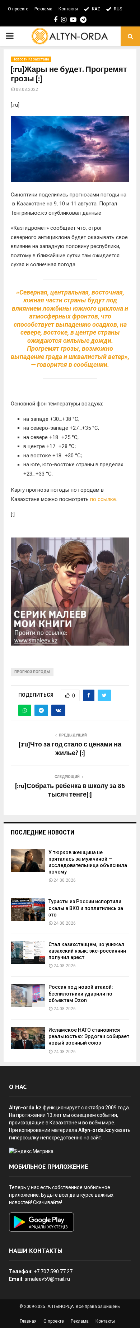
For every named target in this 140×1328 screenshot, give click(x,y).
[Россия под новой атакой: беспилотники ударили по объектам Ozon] (28, 995)
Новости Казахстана (31, 59)
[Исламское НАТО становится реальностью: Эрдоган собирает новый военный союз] (28, 1038)
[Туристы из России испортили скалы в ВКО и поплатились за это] (28, 909)
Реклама (43, 8)
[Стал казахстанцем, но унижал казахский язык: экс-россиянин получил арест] (28, 952)
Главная (28, 1321)
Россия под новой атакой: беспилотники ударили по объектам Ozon (80, 993)
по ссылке (103, 499)
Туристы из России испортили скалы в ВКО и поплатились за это (85, 908)
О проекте (18, 8)
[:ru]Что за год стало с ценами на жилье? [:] (70, 749)
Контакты (68, 8)
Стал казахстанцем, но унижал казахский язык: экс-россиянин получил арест (87, 951)
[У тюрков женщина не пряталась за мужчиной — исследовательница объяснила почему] (28, 860)
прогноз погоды (32, 672)
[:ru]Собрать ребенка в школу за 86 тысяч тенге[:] (70, 790)
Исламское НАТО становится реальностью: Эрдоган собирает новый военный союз (88, 1036)
